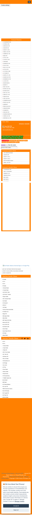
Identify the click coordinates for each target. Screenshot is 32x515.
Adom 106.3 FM (6, 45)
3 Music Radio (5, 371)
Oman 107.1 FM (6, 94)
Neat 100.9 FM (6, 86)
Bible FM (5, 55)
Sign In (17, 142)
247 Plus (4, 367)
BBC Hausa (6, 177)
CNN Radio (5, 61)
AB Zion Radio (5, 397)
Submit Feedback (11, 142)
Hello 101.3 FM (6, 67)
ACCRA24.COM (6, 326)
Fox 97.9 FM (5, 65)
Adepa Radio (5, 335)
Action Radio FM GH (7, 330)
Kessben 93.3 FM (7, 79)
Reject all (16, 510)
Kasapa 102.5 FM (6, 77)
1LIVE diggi (5, 362)
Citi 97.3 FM (5, 57)
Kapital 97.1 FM (6, 75)
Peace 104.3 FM (6, 102)
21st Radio (5, 300)
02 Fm (4, 281)
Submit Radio (13, 140)
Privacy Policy (5, 478)
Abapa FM (5, 313)
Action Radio (5, 328)
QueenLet (5, 104)
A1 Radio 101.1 (6, 311)
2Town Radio (5, 369)
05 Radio (4, 285)
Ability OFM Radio (6, 136)
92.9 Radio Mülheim (6, 384)
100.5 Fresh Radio (6, 352)
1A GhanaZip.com (7, 42)
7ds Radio (5, 307)
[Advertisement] (16, 21)
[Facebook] (22, 338)
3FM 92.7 (4, 305)
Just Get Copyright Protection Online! (11, 269)
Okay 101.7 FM (6, 92)
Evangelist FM (6, 63)
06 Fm (4, 343)
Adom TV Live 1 (6, 49)
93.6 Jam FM (5, 386)
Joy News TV (6, 73)
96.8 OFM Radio (6, 390)
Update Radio (20, 140)
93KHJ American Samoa (7, 388)
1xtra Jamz (5, 365)
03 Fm (4, 283)
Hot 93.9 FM (5, 69)
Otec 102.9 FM (6, 98)
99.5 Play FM (5, 395)
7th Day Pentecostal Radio (8, 309)
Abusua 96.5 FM (6, 322)
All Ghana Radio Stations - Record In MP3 (12, 473)
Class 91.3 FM (6, 59)
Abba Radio (5, 318)
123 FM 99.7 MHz (6, 292)
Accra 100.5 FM (6, 324)
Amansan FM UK (7, 175)
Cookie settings (5, 5)
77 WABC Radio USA (7, 377)
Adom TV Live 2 (7, 158)
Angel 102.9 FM (6, 51)
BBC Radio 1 (6, 179)
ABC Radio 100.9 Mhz (7, 320)
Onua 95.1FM (6, 96)
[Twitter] (25, 338)
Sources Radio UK (7, 114)
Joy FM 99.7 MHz (6, 71)
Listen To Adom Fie (6, 272)
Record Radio (5, 140)
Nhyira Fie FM (6, 90)
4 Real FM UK (5, 373)
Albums (3, 142)
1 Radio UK (5, 349)
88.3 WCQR (5, 380)
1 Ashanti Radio (6, 287)
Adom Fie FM (6, 47)
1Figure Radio (5, 296)
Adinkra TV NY (7, 173)
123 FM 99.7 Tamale (7, 294)
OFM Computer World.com (16, 476)
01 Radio (4, 279)
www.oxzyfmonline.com (7, 129)
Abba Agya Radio (6, 315)
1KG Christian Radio (8, 152)
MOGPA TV (5, 84)
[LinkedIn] (28, 338)
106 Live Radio (5, 358)
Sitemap (26, 476)
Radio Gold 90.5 (7, 106)
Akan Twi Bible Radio (8, 160)
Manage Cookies (19, 501)
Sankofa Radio (6, 108)
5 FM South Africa (6, 375)
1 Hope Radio (5, 347)
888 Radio (5, 382)
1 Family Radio (5, 290)
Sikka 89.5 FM (6, 112)
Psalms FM (19, 138)
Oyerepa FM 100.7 (7, 100)
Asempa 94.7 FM (6, 53)
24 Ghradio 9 (5, 302)
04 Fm (4, 341)
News (26, 140)
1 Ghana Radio (6, 345)
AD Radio (4, 333)
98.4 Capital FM (6, 393)
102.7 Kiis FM (5, 354)
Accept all (16, 505)
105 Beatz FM (5, 356)
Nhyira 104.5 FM (6, 88)
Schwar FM (5, 110)
